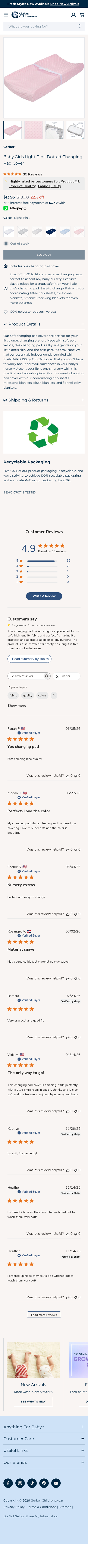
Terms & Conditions (41, 1507)
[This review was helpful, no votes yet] (67, 775)
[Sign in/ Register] (73, 14)
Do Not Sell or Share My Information (30, 1516)
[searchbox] (25, 676)
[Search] (79, 26)
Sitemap (65, 1507)
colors (42, 695)
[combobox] (44, 26)
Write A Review (44, 596)
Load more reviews (44, 1315)
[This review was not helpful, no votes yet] (75, 775)
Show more (16, 705)
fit (54, 695)
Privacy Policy (14, 1507)
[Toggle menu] (6, 14)
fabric (13, 695)
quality (27, 695)
